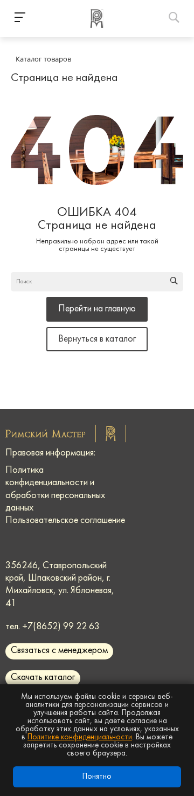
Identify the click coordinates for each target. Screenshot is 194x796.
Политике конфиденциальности (79, 737)
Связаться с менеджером (59, 650)
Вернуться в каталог (97, 339)
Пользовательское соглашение (65, 520)
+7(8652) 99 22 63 (61, 626)
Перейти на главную (97, 309)
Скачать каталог (43, 677)
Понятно (97, 777)
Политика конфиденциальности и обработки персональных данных (55, 489)
